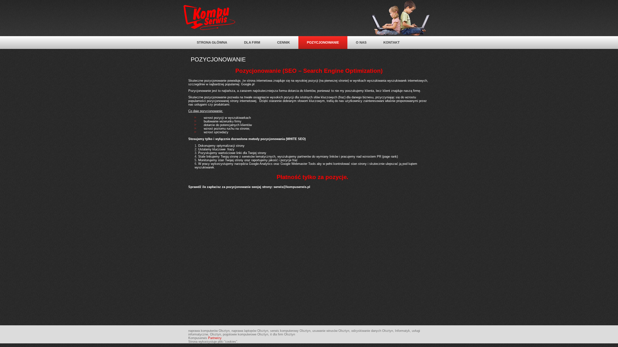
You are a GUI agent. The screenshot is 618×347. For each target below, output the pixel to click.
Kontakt (391, 42)
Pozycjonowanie (323, 42)
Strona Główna (212, 42)
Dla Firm (252, 42)
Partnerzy (215, 338)
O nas (361, 42)
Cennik (283, 42)
